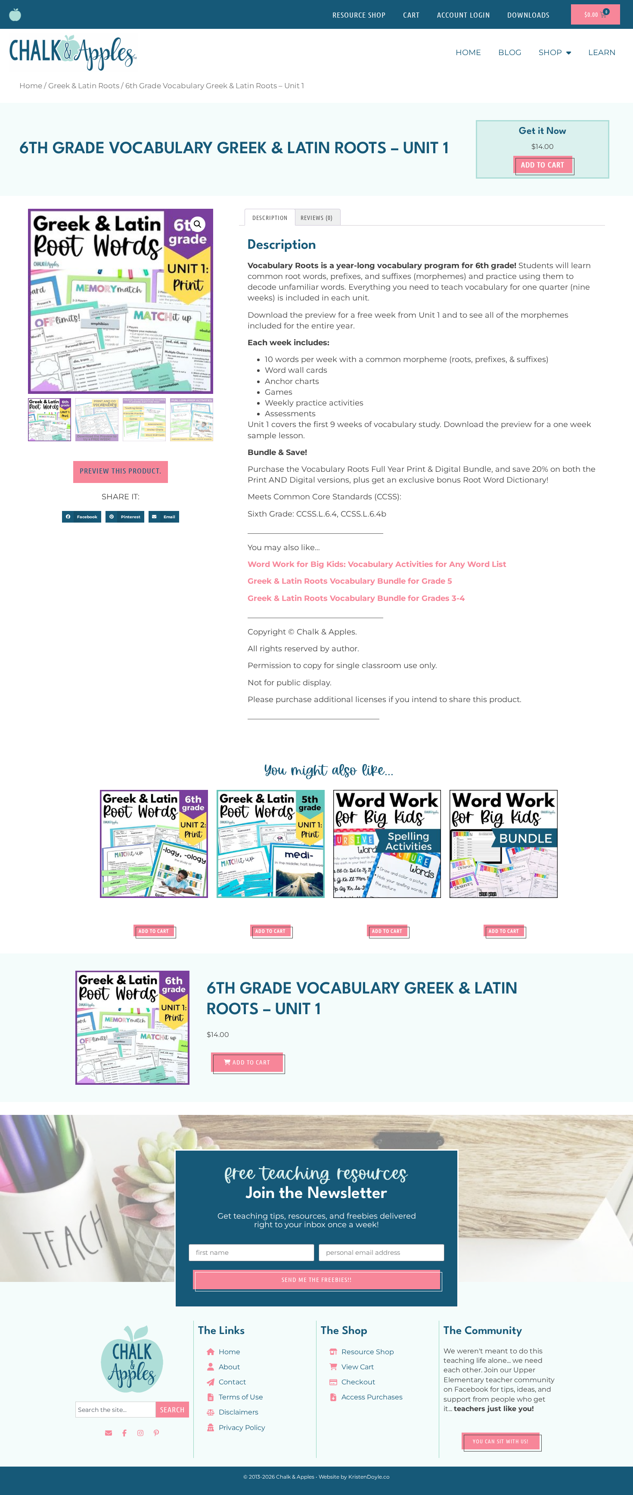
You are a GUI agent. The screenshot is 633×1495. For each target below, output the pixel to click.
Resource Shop (359, 14)
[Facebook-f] (124, 1433)
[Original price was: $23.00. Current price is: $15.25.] (504, 854)
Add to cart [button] (154, 930)
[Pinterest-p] (156, 1433)
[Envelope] (108, 1433)
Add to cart (543, 164)
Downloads (528, 14)
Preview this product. (120, 470)
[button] (197, 224)
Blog (509, 52)
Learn (602, 52)
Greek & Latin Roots (83, 85)
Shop (550, 52)
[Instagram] (140, 1433)
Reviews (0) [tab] (317, 217)
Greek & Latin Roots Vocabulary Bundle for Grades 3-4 (356, 598)
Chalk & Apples (295, 1476)
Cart (411, 14)
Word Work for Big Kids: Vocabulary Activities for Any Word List (377, 564)
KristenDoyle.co (369, 1476)
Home (468, 52)
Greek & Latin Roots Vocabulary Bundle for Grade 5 (350, 581)
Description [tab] (270, 217)
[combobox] (115, 1410)
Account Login (463, 14)
